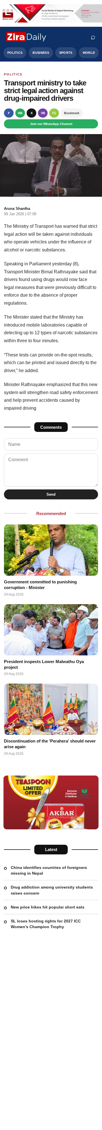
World (89, 52)
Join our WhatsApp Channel (51, 124)
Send (51, 494)
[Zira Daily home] (26, 37)
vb (43, 113)
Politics (14, 52)
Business (41, 52)
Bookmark (71, 113)
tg (54, 113)
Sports (66, 52)
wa (20, 113)
